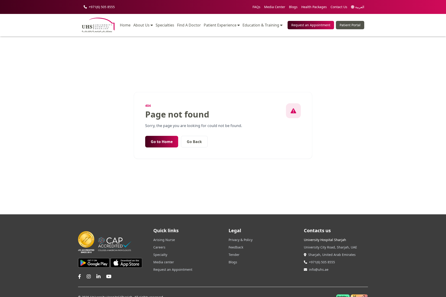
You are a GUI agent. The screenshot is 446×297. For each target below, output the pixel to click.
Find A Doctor (189, 25)
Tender (234, 254)
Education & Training (261, 25)
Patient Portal (350, 25)
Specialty (160, 254)
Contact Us (339, 7)
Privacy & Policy (241, 240)
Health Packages (314, 7)
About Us (141, 25)
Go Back (194, 141)
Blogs (293, 7)
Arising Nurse (164, 240)
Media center (163, 262)
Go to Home (162, 141)
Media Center (274, 7)
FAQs (256, 7)
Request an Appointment (310, 25)
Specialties (165, 25)
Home (125, 25)
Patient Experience (220, 25)
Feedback (236, 247)
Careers (159, 247)
